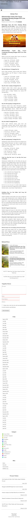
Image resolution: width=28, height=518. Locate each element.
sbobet (5, 441)
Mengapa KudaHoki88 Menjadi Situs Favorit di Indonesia (12, 486)
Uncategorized (7, 453)
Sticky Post (14, 14)
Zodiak (5, 457)
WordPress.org (5, 468)
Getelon (16, 245)
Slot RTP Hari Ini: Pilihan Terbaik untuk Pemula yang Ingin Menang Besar (12, 505)
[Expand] (1, 10)
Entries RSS (14, 514)
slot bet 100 (6, 448)
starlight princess (7, 451)
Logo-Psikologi (17, 516)
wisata (5, 455)
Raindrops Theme (11, 516)
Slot (4, 446)
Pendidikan (6, 439)
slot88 (5, 450)
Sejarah (5, 442)
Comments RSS (14, 515)
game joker (20, 87)
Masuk (4, 463)
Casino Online (6, 434)
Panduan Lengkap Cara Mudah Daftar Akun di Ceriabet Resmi (13, 492)
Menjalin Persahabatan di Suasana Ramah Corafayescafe (12, 498)
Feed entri (4, 464)
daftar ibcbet (4, 29)
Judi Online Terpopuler (8, 435)
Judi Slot (5, 437)
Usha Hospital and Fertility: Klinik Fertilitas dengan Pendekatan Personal (13, 480)
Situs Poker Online (7, 444)
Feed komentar (5, 466)
